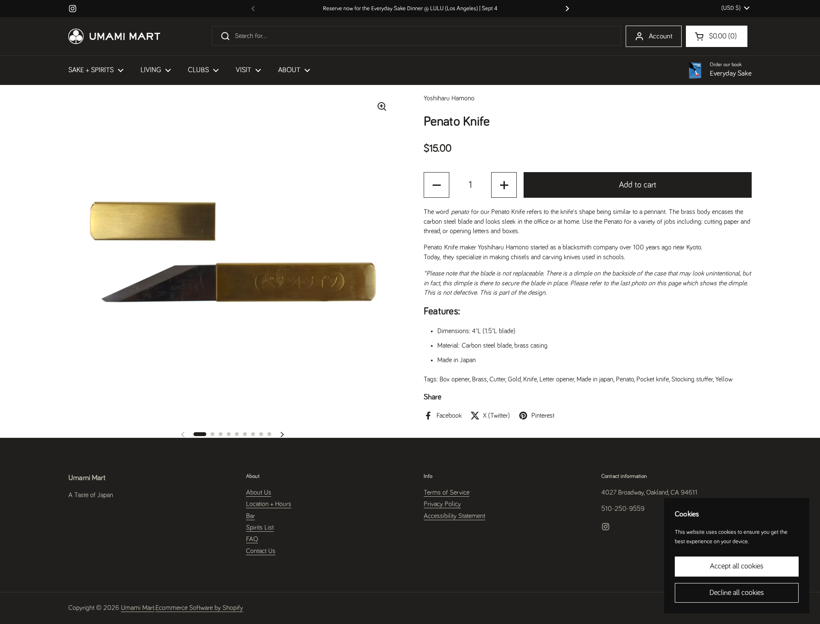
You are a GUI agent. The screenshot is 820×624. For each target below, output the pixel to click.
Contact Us (260, 551)
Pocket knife (652, 379)
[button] (199, 434)
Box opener (454, 379)
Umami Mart (137, 607)
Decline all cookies (736, 593)
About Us (258, 492)
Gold (514, 379)
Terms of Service (446, 492)
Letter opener (556, 379)
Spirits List (260, 527)
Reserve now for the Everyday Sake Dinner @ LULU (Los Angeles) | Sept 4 (410, 9)
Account (661, 36)
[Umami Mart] (114, 36)
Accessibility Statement (454, 516)
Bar (250, 516)
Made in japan (595, 379)
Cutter (497, 379)
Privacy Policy (442, 504)
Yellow (723, 379)
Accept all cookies (737, 566)
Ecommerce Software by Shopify (199, 607)
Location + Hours (268, 504)
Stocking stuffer (692, 379)
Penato (625, 379)
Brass (479, 379)
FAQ (252, 539)
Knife (530, 379)
